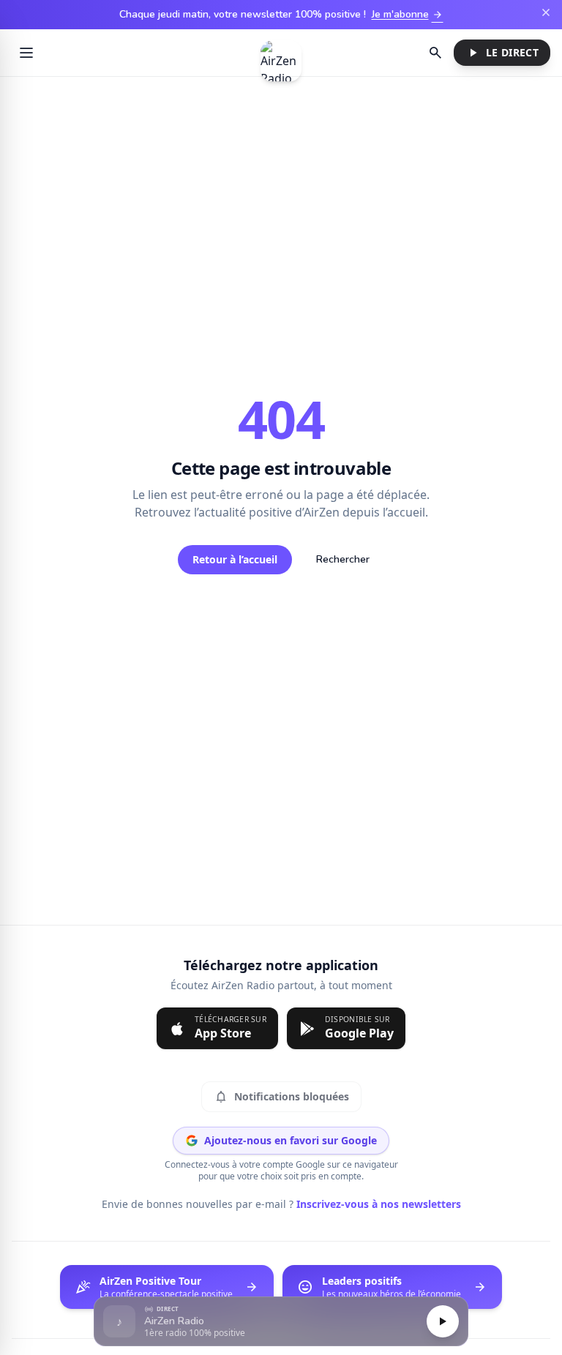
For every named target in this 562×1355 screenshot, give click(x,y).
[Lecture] (443, 1321)
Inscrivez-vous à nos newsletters (374, 1204)
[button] (281, 1321)
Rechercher (343, 559)
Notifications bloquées (281, 1097)
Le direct (500, 52)
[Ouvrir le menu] (26, 52)
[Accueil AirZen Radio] (281, 52)
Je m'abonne (407, 14)
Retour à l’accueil (234, 559)
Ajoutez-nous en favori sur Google (290, 1140)
